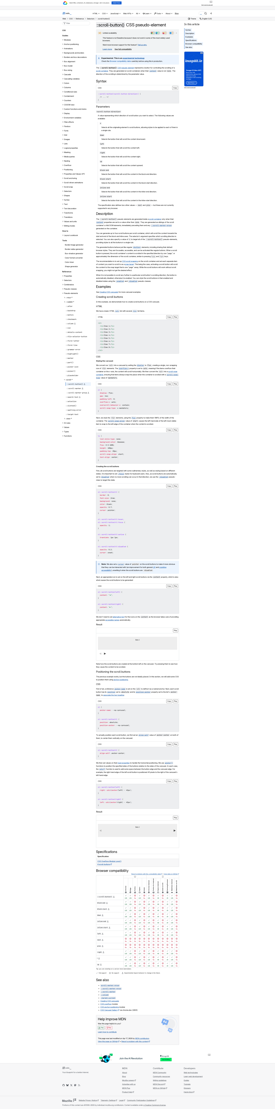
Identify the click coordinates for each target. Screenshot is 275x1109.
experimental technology (134, 58)
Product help (127, 1092)
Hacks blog (188, 1092)
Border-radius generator (74, 249)
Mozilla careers (128, 1080)
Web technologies (191, 1072)
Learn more (107, 49)
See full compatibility (123, 49)
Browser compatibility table (120, 61)
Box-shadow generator (74, 253)
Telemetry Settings (108, 1100)
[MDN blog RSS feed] (79, 1085)
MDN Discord (158, 1084)
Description (189, 33)
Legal (121, 1100)
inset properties (124, 763)
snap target (129, 264)
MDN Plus (126, 1088)
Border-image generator (74, 245)
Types (66, 432)
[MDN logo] (66, 1068)
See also (188, 47)
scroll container (102, 71)
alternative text (118, 617)
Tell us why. (142, 45)
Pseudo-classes (70, 289)
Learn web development (193, 1076)
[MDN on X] (71, 1085)
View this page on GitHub (108, 1041)
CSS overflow (106, 1004)
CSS (119, 68)
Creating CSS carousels (109, 292)
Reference (66, 272)
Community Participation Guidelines (141, 1100)
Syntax (188, 30)
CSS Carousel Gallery (108, 1010)
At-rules (67, 423)
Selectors (68, 280)
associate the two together (113, 695)
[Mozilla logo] (69, 1100)
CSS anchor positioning (109, 1007)
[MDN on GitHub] (63, 1085)
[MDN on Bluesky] (67, 1085)
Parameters (103, 106)
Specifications (190, 40)
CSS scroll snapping (130, 261)
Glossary (187, 1088)
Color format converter (74, 258)
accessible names (112, 620)
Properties (68, 276)
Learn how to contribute (107, 1032)
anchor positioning (121, 680)
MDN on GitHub (159, 1088)
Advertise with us (129, 1084)
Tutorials (187, 1084)
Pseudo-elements (71, 293)
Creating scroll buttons (109, 296)
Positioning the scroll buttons (113, 671)
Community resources (161, 1076)
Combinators (69, 285)
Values (66, 427)
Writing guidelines (159, 1080)
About (124, 1072)
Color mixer (69, 262)
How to (65, 231)
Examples (189, 37)
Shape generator (71, 266)
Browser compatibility (193, 44)
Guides (65, 35)
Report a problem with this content (134, 1041)
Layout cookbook (71, 235)
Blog (177, 13)
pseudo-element (127, 68)
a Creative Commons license (154, 1105)
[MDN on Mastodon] (75, 1085)
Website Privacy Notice (88, 1100)
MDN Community (159, 1072)
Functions (68, 436)
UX (154, 567)
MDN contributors (142, 1038)
